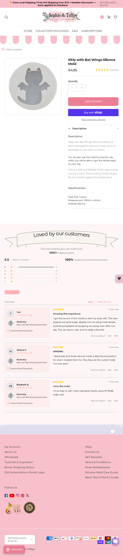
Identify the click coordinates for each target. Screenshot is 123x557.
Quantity (73, 81)
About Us (10, 451)
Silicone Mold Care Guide (101, 472)
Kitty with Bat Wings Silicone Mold (31, 325)
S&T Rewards (93, 457)
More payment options (93, 119)
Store (28, 31)
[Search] (6, 17)
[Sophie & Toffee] (61, 17)
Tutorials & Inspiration (18, 462)
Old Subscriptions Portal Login (24, 472)
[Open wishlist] (119, 278)
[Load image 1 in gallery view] (33, 86)
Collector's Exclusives (52, 31)
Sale (75, 31)
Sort (90, 302)
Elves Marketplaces (97, 467)
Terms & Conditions (98, 462)
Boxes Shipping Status (19, 467)
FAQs (88, 446)
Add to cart (93, 101)
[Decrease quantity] (71, 87)
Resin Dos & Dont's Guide (101, 477)
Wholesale (11, 457)
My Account (12, 446)
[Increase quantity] (82, 87)
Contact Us (92, 451)
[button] (115, 17)
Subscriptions (91, 31)
